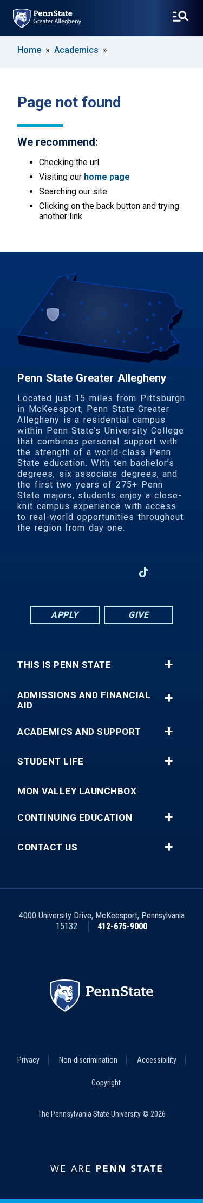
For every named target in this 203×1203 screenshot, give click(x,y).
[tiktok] (144, 573)
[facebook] (59, 572)
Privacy (28, 1060)
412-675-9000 (122, 926)
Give (138, 615)
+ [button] (169, 664)
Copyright (106, 1082)
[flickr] (172, 572)
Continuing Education (74, 818)
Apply (64, 615)
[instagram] (30, 572)
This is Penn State (64, 665)
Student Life (50, 761)
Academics (76, 50)
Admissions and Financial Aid (83, 700)
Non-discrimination (88, 1060)
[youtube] (115, 572)
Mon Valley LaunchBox (76, 791)
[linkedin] (87, 572)
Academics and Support (79, 732)
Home (29, 50)
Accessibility (156, 1060)
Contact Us (47, 847)
